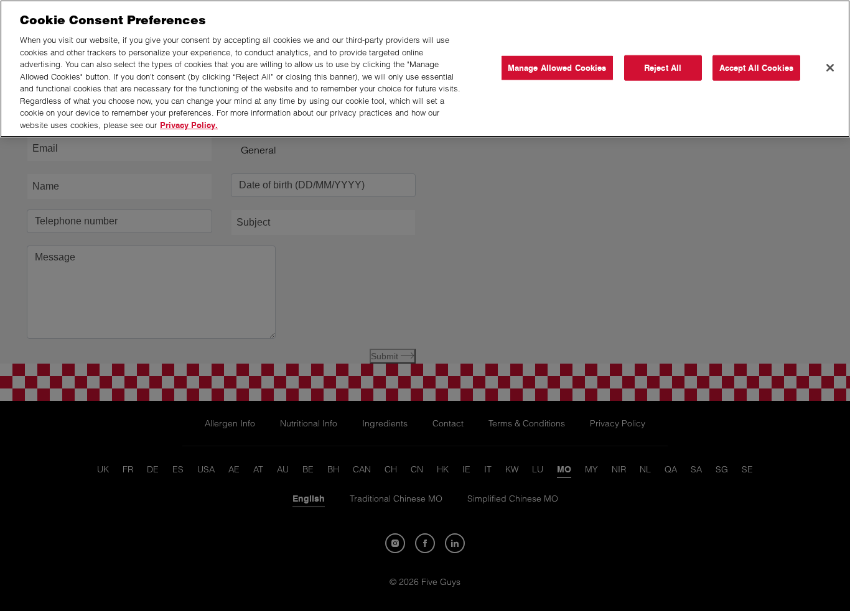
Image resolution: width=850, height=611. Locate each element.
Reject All (662, 67)
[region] (425, 68)
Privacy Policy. (189, 125)
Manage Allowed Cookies (557, 67)
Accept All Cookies (756, 67)
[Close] (830, 67)
